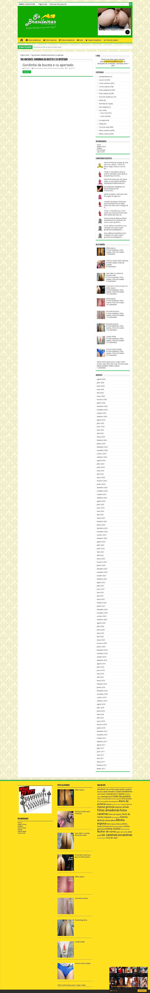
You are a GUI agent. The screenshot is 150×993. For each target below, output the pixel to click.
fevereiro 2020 (102, 643)
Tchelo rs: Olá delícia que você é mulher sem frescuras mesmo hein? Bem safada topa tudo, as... (115, 213)
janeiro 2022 (101, 565)
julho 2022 (100, 545)
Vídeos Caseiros (104, 134)
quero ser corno (121, 832)
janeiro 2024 (101, 484)
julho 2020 (100, 626)
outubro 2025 (101, 413)
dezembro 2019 (102, 650)
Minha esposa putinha (116, 826)
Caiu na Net (110, 789)
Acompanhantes (104, 76)
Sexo (81, 40)
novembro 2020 (102, 613)
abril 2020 (100, 636)
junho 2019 (101, 670)
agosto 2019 (101, 664)
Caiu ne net (103, 80)
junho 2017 (101, 752)
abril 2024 (100, 474)
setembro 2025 (102, 416)
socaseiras (125, 835)
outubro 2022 (101, 535)
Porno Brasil (101, 150)
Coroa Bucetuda (106, 799)
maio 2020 (100, 633)
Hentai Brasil (22, 831)
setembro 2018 (102, 701)
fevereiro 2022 (102, 562)
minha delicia (110, 820)
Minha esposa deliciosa (114, 824)
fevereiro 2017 (102, 765)
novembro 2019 (102, 653)
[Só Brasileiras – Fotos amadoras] (39, 21)
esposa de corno (116, 804)
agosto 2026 (101, 379)
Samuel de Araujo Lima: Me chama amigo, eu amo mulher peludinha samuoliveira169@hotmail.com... (115, 181)
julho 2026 (100, 383)
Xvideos (99, 148)
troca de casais (101, 838)
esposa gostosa (105, 806)
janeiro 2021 (101, 606)
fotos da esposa (115, 814)
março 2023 (101, 518)
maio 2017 (100, 755)
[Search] (130, 4)
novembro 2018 (102, 694)
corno (99, 799)
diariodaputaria (113, 801)
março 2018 (101, 721)
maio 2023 (100, 511)
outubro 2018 (101, 697)
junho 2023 (101, 508)
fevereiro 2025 (102, 440)
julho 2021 (100, 586)
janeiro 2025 (101, 443)
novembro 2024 (102, 450)
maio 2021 (100, 592)
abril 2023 (100, 515)
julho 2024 (100, 464)
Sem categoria (103, 107)
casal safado (101, 794)
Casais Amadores (94, 40)
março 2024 (101, 477)
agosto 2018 (101, 704)
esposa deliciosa (127, 804)
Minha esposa (37, 47)
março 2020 (101, 640)
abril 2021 (100, 596)
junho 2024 (101, 467)
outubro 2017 (101, 738)
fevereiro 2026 (102, 399)
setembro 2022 (102, 538)
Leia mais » (27, 72)
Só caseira (102, 120)
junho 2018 (101, 711)
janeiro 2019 (101, 687)
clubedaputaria (106, 797)
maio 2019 (100, 674)
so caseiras (109, 835)
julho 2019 (100, 667)
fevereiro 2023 (102, 521)
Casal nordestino (124, 791)
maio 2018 (100, 714)
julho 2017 (100, 748)
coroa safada (104, 801)
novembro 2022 (102, 531)
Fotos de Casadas (58, 68)
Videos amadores (68, 40)
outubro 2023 (101, 494)
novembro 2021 (102, 572)
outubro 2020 (101, 616)
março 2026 (101, 396)
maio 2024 (100, 471)
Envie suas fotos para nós (58, 4)
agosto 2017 (101, 745)
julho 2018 (100, 708)
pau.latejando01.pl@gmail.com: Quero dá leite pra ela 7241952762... (114, 189)
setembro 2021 (102, 579)
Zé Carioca (27, 68)
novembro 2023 (102, 491)
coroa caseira (116, 799)
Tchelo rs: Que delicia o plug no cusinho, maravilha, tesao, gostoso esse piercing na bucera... (115, 174)
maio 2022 (100, 552)
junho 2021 (101, 589)
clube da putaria (122, 796)
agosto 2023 (101, 501)
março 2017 (101, 762)
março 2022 (101, 559)
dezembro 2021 (102, 569)
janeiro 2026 (101, 403)
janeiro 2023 (101, 525)
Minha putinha (125, 829)
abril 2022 (100, 555)
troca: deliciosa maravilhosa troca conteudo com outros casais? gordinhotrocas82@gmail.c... (115, 235)
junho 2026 (101, 386)
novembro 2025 (102, 410)
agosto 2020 (101, 623)
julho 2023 (100, 504)
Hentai (101, 100)
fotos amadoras (108, 810)
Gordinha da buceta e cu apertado (48, 65)
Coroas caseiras (104, 87)
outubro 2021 (101, 575)
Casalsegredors (111, 794)
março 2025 (101, 437)
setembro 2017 (102, 741)
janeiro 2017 (101, 768)
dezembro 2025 (102, 406)
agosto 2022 (101, 542)
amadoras (101, 789)
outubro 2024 (101, 454)
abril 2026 (100, 393)
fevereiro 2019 (102, 684)
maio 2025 (100, 430)
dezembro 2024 (102, 447)
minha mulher (113, 828)
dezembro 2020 (102, 609)
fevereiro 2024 (102, 481)
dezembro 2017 (102, 731)
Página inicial (42, 4)
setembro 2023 (102, 498)
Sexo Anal (104, 113)
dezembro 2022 (102, 528)
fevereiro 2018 (102, 724)
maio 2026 (100, 389)
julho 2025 (100, 423)
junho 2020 (101, 630)
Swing (101, 124)
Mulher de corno (106, 831)
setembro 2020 (102, 620)
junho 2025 (101, 427)
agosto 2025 (101, 420)
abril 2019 (100, 677)
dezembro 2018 (102, 691)
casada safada (119, 789)
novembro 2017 (102, 735)
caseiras (121, 794)
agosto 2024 (101, 460)
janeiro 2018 (101, 728)
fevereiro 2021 (102, 603)
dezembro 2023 (102, 487)
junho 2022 (101, 548)
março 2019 (101, 680)
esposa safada (122, 807)
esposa (108, 804)
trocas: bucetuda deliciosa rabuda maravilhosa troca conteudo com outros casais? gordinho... (115, 220)
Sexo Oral (104, 116)
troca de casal (111, 838)
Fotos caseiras (51, 40)
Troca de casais (112, 40)
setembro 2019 (102, 660)
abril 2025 (100, 433)
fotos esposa (115, 817)
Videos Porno (101, 146)
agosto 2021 (101, 582)
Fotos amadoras (34, 40)
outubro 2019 (101, 657)
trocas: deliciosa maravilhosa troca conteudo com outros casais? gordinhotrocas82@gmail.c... (115, 228)
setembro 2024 (102, 457)
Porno (99, 145)
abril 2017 (100, 758)
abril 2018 (100, 718)
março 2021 (101, 599)
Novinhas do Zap (104, 104)
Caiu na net (101, 152)
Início (21, 40)
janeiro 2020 (101, 647)
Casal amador (109, 791)
